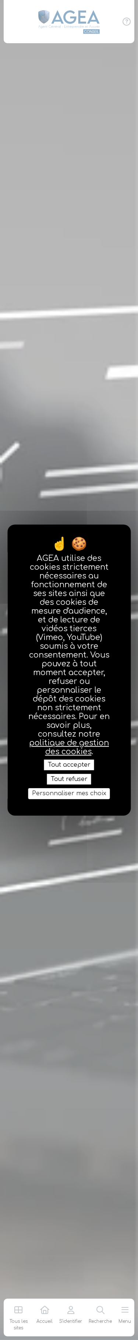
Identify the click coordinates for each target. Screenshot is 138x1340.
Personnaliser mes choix (69, 793)
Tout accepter (69, 765)
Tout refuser (69, 779)
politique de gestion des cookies (69, 747)
